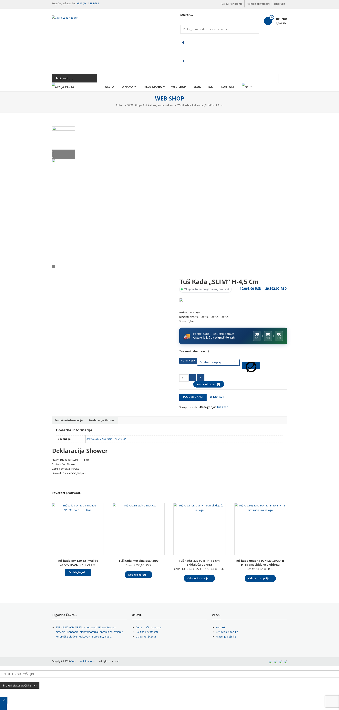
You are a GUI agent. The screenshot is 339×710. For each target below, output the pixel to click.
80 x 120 (101, 439)
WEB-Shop (178, 87)
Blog (197, 87)
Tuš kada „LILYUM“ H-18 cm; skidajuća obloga (199, 562)
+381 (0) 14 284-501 (88, 3)
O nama (127, 87)
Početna (121, 105)
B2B (210, 87)
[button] (219, 42)
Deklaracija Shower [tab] (101, 420)
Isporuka (279, 3)
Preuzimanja (152, 87)
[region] (219, 51)
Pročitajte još (77, 572)
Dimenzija (189, 360)
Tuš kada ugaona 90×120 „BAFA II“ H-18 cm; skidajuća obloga (260, 562)
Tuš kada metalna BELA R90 (138, 560)
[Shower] (192, 304)
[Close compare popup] (3, 707)
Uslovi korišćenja (231, 3)
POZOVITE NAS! (193, 396)
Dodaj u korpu (206, 384)
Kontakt (228, 87)
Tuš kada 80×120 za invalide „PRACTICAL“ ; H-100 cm (77, 562)
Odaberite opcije (198, 578)
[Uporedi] (251, 365)
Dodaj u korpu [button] (137, 574)
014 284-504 (215, 396)
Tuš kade (184, 105)
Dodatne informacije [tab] (69, 420)
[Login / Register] (283, 78)
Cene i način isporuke (148, 627)
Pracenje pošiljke (226, 636)
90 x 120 (111, 439)
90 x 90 (121, 439)
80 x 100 (90, 439)
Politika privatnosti (258, 3)
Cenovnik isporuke (227, 632)
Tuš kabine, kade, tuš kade (159, 105)
